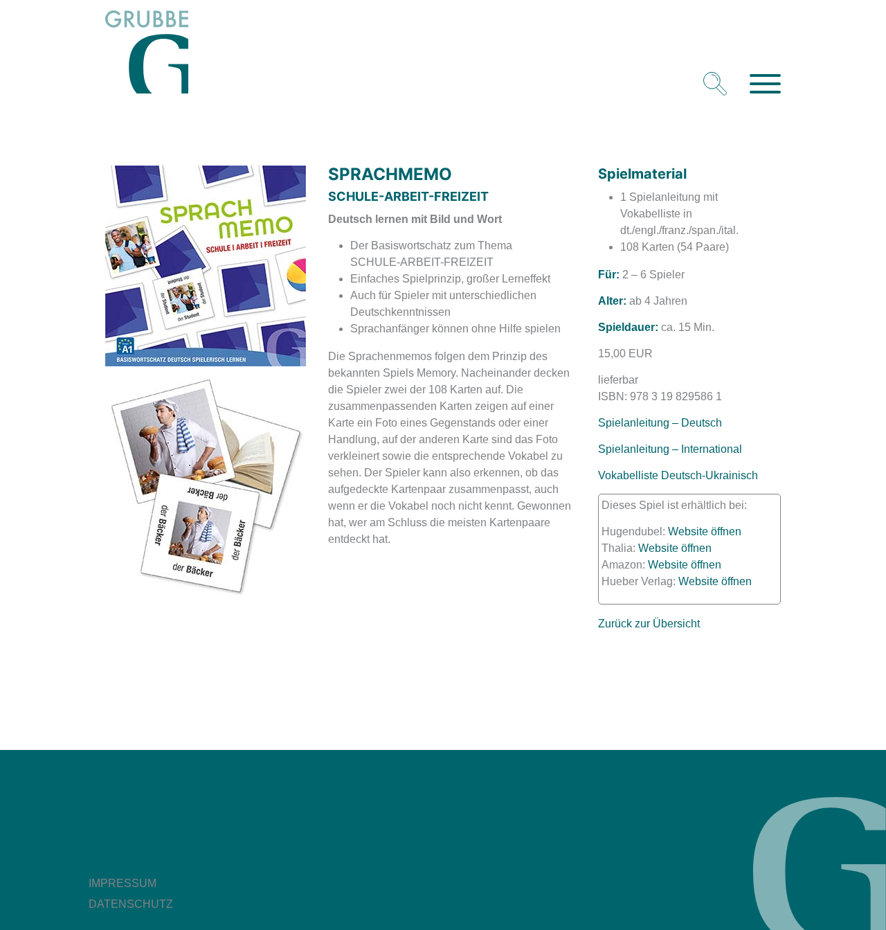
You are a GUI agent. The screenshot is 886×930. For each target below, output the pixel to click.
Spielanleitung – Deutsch (660, 423)
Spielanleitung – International (670, 449)
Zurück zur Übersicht (649, 623)
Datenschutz (131, 904)
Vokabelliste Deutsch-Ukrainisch (678, 475)
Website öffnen (704, 531)
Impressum (122, 883)
